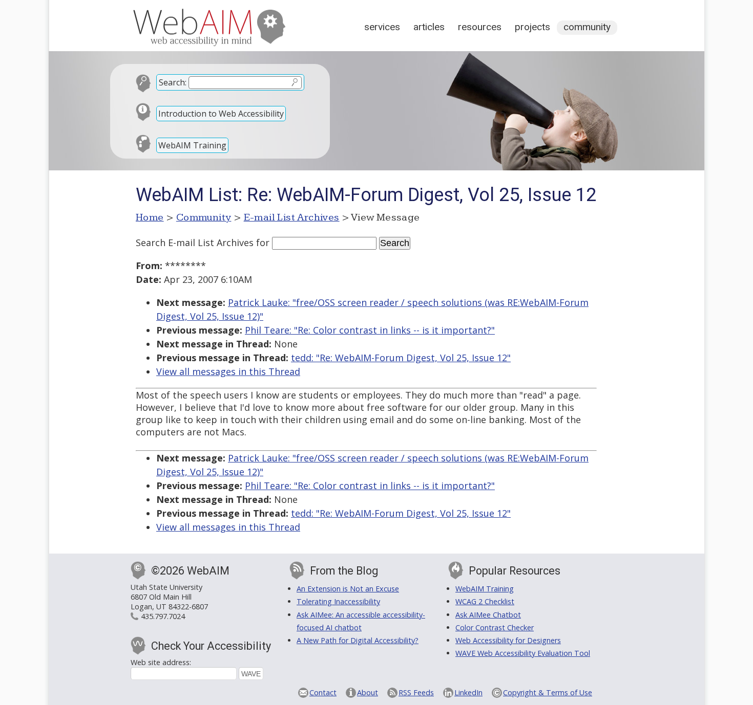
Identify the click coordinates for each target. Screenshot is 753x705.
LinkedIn (468, 692)
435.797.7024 (163, 616)
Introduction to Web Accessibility (221, 113)
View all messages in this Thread (228, 371)
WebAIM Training (192, 145)
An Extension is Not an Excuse (348, 588)
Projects (532, 27)
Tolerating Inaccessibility (338, 601)
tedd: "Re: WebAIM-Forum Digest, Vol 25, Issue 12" (401, 357)
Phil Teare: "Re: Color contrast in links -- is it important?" (370, 330)
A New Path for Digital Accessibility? (358, 640)
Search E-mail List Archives (195, 242)
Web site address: (161, 662)
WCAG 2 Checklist (484, 601)
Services (382, 27)
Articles (429, 27)
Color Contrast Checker (494, 627)
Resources (479, 27)
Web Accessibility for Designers (508, 640)
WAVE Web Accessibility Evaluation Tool (522, 653)
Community (587, 27)
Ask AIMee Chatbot (488, 615)
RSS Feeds (416, 692)
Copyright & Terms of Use (547, 692)
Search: (172, 82)
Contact (323, 692)
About (367, 692)
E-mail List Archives (292, 217)
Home (150, 217)
